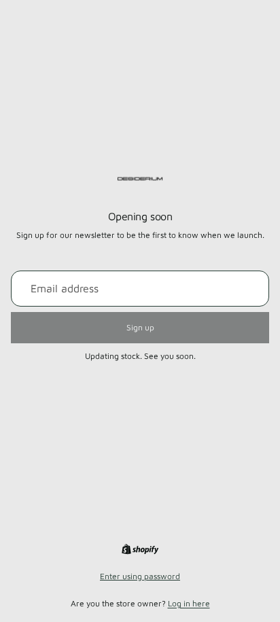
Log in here (189, 603)
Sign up (140, 327)
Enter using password (140, 576)
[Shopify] (140, 549)
